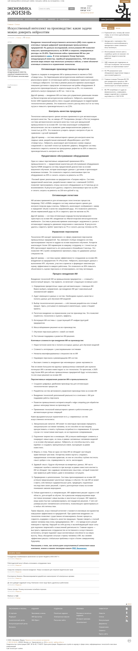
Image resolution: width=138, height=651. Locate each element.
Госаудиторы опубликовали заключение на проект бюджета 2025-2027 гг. (33, 556)
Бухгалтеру (30, 19)
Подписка (65, 19)
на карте (49, 642)
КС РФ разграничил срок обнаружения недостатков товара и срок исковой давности (117, 73)
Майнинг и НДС (13, 596)
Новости (18, 559)
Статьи (18, 37)
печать (28, 37)
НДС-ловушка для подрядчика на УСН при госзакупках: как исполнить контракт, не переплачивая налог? (117, 64)
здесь (49, 56)
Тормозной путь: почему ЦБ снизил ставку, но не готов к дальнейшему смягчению (117, 35)
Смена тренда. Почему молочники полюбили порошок (27, 589)
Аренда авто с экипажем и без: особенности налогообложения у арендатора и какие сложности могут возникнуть (116, 44)
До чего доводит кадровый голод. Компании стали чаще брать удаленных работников (38, 583)
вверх (130, 604)
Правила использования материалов (37, 640)
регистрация (110, 19)
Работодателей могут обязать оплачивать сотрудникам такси (29, 563)
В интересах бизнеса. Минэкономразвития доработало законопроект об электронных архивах (41, 576)
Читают (105, 25)
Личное (51, 19)
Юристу (42, 19)
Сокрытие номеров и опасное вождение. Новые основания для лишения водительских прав (40, 570)
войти (103, 19)
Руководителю (16, 19)
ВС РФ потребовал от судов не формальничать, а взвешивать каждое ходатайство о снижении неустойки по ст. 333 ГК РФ (116, 93)
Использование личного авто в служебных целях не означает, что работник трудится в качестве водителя (117, 55)
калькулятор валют (87, 13)
